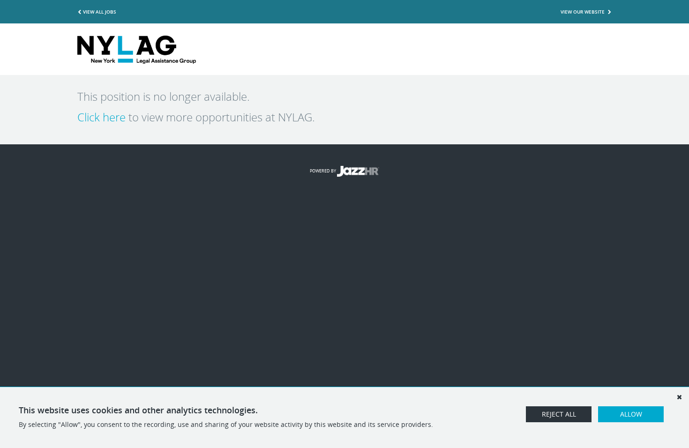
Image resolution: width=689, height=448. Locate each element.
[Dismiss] (679, 396)
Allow (631, 414)
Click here (101, 117)
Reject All (559, 414)
